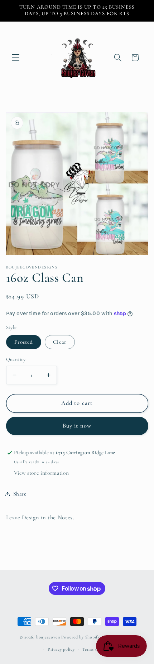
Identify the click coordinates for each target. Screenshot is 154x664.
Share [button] (20, 494)
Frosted (23, 342)
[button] (15, 57)
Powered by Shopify (80, 637)
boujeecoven (48, 637)
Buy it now (77, 425)
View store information (41, 473)
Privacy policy (61, 649)
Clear (60, 342)
